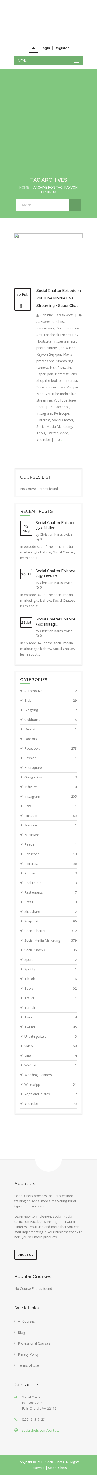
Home (24, 178)
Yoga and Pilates (50, 1084)
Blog (21, 1323)
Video (64, 423)
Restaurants (50, 883)
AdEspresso (45, 312)
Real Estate (50, 873)
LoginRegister (55, 39)
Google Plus (50, 768)
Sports (50, 950)
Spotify (50, 960)
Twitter (52, 423)
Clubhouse (50, 710)
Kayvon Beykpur (48, 345)
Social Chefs (57, 1458)
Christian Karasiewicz (56, 305)
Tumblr (50, 998)
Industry (50, 777)
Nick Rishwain (60, 358)
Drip (59, 319)
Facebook (61, 397)
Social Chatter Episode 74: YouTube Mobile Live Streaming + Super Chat (59, 289)
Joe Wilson (68, 338)
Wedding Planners (50, 1065)
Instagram (44, 404)
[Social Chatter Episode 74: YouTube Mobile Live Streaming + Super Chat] (48, 227)
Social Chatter (62, 410)
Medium (50, 816)
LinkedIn (50, 806)
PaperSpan (44, 364)
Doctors (50, 729)
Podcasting (50, 864)
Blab (50, 691)
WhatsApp (50, 1075)
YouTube (43, 430)
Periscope (61, 404)
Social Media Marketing (54, 417)
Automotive (50, 681)
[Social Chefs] (48, 16)
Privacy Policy (28, 1345)
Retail (50, 892)
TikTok (50, 969)
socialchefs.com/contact (40, 1421)
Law (50, 796)
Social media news (50, 378)
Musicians (50, 825)
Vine (50, 1046)
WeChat (50, 1056)
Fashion (50, 748)
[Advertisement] (48, 117)
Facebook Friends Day (61, 325)
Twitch (50, 1008)
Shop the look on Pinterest (56, 371)
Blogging (50, 700)
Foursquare (50, 758)
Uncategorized (50, 1027)
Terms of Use (28, 1356)
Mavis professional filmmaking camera (54, 351)
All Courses (26, 1312)
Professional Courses (34, 1334)
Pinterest (43, 410)
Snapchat (50, 912)
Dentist (50, 720)
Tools (40, 423)
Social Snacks (50, 940)
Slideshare (50, 902)
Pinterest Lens (66, 364)
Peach (50, 835)
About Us (25, 1245)
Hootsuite (44, 332)
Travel (50, 988)
